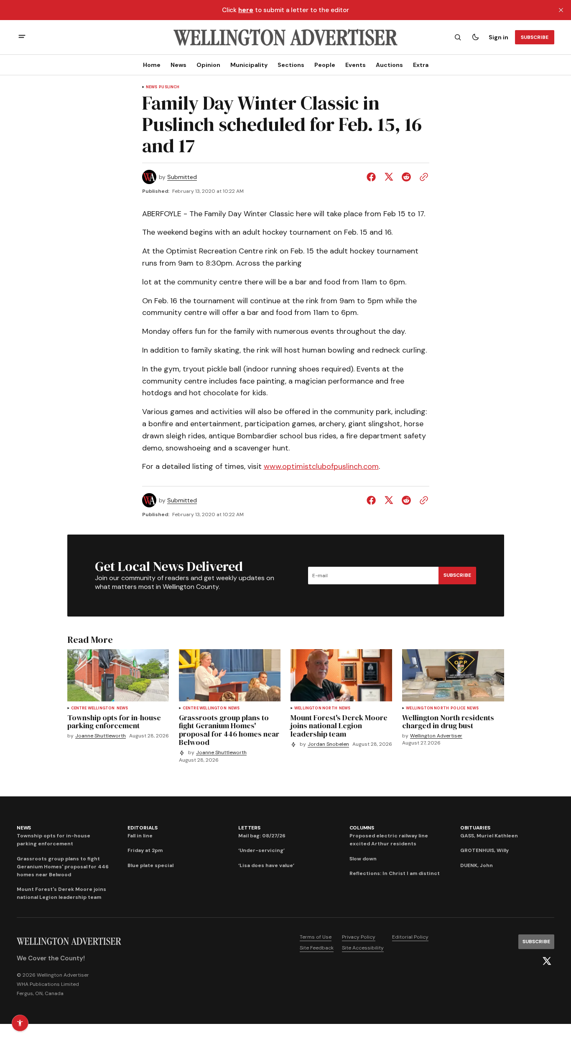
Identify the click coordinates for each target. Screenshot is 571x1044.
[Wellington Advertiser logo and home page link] (285, 37)
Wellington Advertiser (436, 736)
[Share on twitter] (389, 176)
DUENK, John (476, 865)
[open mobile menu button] (22, 37)
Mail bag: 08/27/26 (262, 835)
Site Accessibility (363, 947)
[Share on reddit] (406, 176)
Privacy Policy (358, 937)
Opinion (208, 65)
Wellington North (315, 708)
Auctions (389, 65)
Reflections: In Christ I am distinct (394, 873)
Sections (291, 65)
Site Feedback (317, 947)
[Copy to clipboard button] (422, 176)
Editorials (142, 827)
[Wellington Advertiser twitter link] (546, 961)
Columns (361, 827)
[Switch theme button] (475, 37)
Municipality (249, 65)
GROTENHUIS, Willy (484, 850)
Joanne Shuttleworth (100, 736)
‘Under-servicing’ (261, 850)
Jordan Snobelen (328, 744)
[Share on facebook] (373, 176)
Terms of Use (315, 937)
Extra (420, 65)
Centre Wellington (93, 708)
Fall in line (140, 835)
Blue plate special (150, 865)
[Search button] (457, 37)
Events (355, 65)
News (178, 65)
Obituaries (475, 827)
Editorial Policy (410, 937)
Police (458, 708)
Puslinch (169, 87)
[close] (561, 10)
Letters (249, 827)
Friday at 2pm (145, 850)
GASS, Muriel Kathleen (489, 835)
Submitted (182, 177)
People (324, 65)
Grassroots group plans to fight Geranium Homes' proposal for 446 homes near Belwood (63, 866)
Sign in (498, 37)
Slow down (363, 858)
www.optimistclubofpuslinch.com (321, 466)
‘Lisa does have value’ (266, 865)
